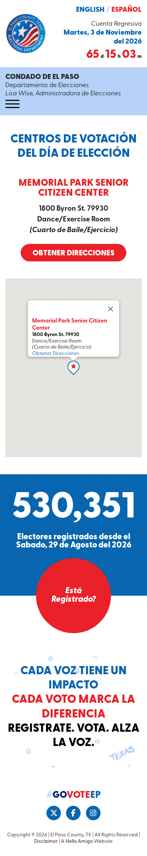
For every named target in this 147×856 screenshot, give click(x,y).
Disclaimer (46, 841)
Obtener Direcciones (73, 253)
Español (126, 10)
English (90, 10)
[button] (73, 368)
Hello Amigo (79, 841)
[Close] (110, 308)
